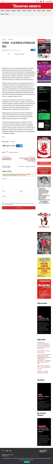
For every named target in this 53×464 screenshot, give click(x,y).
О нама (2, 14)
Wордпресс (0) (22, 166)
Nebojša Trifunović (6, 50)
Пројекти (49, 10)
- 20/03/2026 (40, 433)
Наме (4, 191)
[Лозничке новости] (26, 5)
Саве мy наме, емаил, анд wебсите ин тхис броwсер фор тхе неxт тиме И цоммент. (17, 204)
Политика (8, 10)
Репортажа (29, 10)
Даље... (43, 443)
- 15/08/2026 (40, 399)
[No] (51, 460)
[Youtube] (41, 1)
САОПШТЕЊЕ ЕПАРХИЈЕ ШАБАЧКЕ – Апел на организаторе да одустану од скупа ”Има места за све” (43, 345)
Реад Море (40, 331)
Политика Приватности (7, 455)
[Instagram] (38, 1)
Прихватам (26, 461)
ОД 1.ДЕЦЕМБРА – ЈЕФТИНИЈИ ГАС (7, 159)
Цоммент (4, 178)
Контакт (7, 14)
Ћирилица (3, 1)
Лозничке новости (41, 398)
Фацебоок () (28, 166)
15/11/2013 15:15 (14, 50)
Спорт (34, 10)
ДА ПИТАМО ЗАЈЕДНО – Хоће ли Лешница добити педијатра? (43, 429)
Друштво (19, 10)
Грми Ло (43, 10)
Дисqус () (33, 166)
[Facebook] (36, 1)
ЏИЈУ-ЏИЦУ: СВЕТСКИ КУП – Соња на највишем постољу (43, 367)
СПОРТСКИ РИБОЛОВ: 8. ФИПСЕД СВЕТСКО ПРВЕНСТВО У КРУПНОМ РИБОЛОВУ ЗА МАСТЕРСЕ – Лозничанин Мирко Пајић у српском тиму (44, 359)
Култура (24, 10)
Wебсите (4, 196)
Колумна (39, 10)
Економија (13, 10)
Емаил (21, 191)
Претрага (49, 1)
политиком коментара (21, 175)
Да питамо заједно (42, 426)
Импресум (4, 454)
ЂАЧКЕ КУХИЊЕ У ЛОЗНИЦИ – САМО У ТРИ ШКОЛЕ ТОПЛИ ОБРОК (27, 160)
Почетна (2, 10)
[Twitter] (43, 1)
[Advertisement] (26, 26)
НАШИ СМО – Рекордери (43, 396)
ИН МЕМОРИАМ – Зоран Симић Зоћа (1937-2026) (43, 319)
